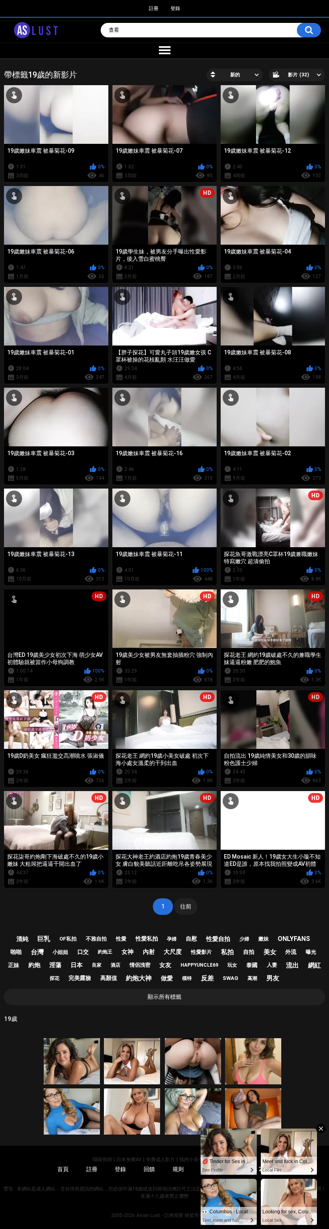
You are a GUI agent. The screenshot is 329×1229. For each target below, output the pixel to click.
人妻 (272, 965)
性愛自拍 (218, 939)
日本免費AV (129, 1159)
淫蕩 (55, 965)
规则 (178, 1169)
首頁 (63, 1169)
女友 (165, 965)
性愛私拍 (147, 938)
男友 (272, 978)
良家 (97, 965)
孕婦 (172, 939)
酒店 (115, 965)
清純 (22, 939)
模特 (187, 978)
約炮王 (105, 952)
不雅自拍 (96, 939)
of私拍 (68, 939)
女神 (128, 951)
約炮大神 (139, 978)
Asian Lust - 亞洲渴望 (159, 1215)
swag (230, 978)
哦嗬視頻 (102, 1159)
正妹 (13, 965)
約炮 (34, 965)
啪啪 (16, 952)
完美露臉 (80, 978)
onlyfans (294, 939)
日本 (77, 965)
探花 (54, 978)
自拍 (248, 952)
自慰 (191, 938)
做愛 (167, 978)
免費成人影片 (160, 1159)
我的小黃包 (191, 1159)
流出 (292, 965)
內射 (149, 951)
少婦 (244, 939)
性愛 (121, 939)
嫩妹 (263, 939)
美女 (270, 952)
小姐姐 (60, 952)
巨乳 (43, 939)
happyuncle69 (199, 965)
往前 (185, 906)
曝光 (311, 952)
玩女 (232, 965)
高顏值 (108, 978)
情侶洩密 (140, 965)
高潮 (252, 978)
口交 (83, 952)
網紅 (314, 965)
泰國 (252, 965)
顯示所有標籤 (164, 997)
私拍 (227, 952)
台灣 (37, 952)
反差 (207, 978)
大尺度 (173, 951)
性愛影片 (201, 952)
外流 (291, 952)
